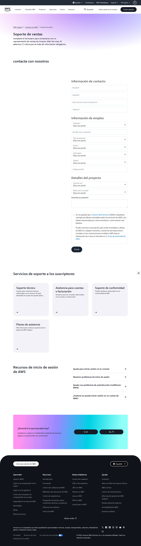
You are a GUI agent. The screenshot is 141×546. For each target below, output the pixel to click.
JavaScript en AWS (79, 504)
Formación (47, 483)
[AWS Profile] (135, 2)
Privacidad (16, 535)
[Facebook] (106, 527)
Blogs (15, 510)
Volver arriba (69, 518)
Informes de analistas (51, 507)
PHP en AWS (77, 500)
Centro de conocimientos (111, 492)
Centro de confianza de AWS (54, 487)
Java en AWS (77, 496)
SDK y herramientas (80, 483)
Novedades (17, 506)
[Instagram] (113, 527)
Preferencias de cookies (21, 538)
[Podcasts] (124, 527)
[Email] (103, 532)
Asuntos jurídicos (108, 511)
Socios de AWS (48, 511)
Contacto (105, 479)
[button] (30, 9)
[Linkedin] (110, 527)
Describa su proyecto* (80, 198)
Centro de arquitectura (51, 496)
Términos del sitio (30, 535)
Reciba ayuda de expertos (111, 503)
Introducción (47, 479)
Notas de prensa (19, 514)
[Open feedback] (139, 273)
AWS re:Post (106, 487)
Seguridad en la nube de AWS (24, 501)
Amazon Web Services (100, 215)
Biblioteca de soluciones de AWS (55, 492)
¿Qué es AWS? (18, 479)
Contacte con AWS (31, 27)
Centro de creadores (80, 479)
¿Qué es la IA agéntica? (22, 490)
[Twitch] (117, 527)
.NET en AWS (77, 487)
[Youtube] (120, 527)
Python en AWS (78, 492)
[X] (103, 527)
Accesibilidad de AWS (110, 507)
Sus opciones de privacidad (49, 535)
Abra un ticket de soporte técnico (114, 483)
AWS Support (17, 27)
